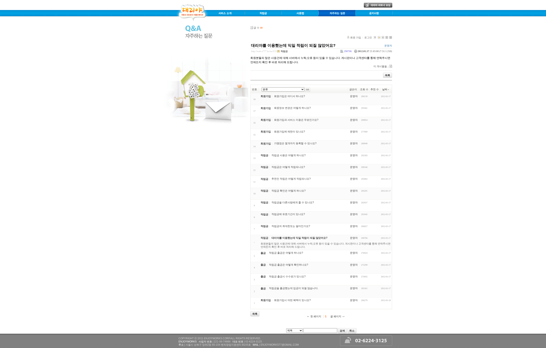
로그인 (368, 37)
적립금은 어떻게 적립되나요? (288, 167)
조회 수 (364, 89)
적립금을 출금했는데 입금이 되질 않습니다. (293, 288)
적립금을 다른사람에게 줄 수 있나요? (293, 202)
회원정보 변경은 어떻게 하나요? (292, 108)
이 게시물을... (381, 66)
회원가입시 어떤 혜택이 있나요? (292, 300)
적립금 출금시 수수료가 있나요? (287, 276)
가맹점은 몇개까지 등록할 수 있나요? (295, 143)
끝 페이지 (335, 316)
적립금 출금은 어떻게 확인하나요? (288, 264)
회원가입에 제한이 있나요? (289, 131)
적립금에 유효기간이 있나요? (288, 214)
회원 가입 (355, 37)
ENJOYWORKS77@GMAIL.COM (280, 344)
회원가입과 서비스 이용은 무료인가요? (296, 119)
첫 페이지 (315, 316)
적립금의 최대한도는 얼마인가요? (291, 226)
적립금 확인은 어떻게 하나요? (289, 190)
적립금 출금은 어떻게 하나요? (286, 253)
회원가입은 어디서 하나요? (289, 96)
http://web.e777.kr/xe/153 (264, 51)
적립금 (284, 51)
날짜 (384, 89)
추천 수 (374, 89)
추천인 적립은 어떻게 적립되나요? (291, 179)
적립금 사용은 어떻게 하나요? (289, 155)
